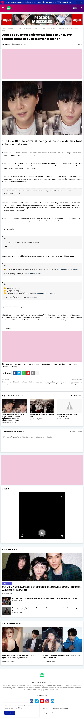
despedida (46, 364)
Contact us (43, 709)
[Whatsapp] (24, 373)
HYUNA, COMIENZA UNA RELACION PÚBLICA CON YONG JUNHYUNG (61, 656)
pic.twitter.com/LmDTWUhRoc (45, 293)
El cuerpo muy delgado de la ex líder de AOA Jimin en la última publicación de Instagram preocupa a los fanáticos (46, 609)
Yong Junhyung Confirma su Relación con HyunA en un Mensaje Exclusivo (19, 656)
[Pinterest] (28, 373)
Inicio (4, 28)
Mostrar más (76, 396)
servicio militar (65, 364)
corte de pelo (34, 364)
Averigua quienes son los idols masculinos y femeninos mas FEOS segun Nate (38, 2)
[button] (78, 2)
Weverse (6, 367)
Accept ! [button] (10, 713)
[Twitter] (19, 373)
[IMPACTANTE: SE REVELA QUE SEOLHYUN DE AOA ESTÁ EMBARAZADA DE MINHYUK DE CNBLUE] (6, 601)
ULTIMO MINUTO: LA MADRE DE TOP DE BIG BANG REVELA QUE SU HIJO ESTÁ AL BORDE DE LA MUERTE (41, 588)
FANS (55, 364)
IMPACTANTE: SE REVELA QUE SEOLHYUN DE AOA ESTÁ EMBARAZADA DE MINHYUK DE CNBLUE (45, 598)
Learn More (18, 708)
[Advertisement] (42, 470)
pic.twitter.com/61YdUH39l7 (67, 269)
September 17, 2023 (34, 273)
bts (25, 364)
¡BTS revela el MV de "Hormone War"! (42, 415)
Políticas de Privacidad (59, 709)
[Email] (33, 373)
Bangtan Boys (16, 364)
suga (75, 364)
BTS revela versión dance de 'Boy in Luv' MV (68, 415)
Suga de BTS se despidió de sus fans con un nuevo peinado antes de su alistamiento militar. (13, 417)
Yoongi (9, 28)
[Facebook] (15, 373)
